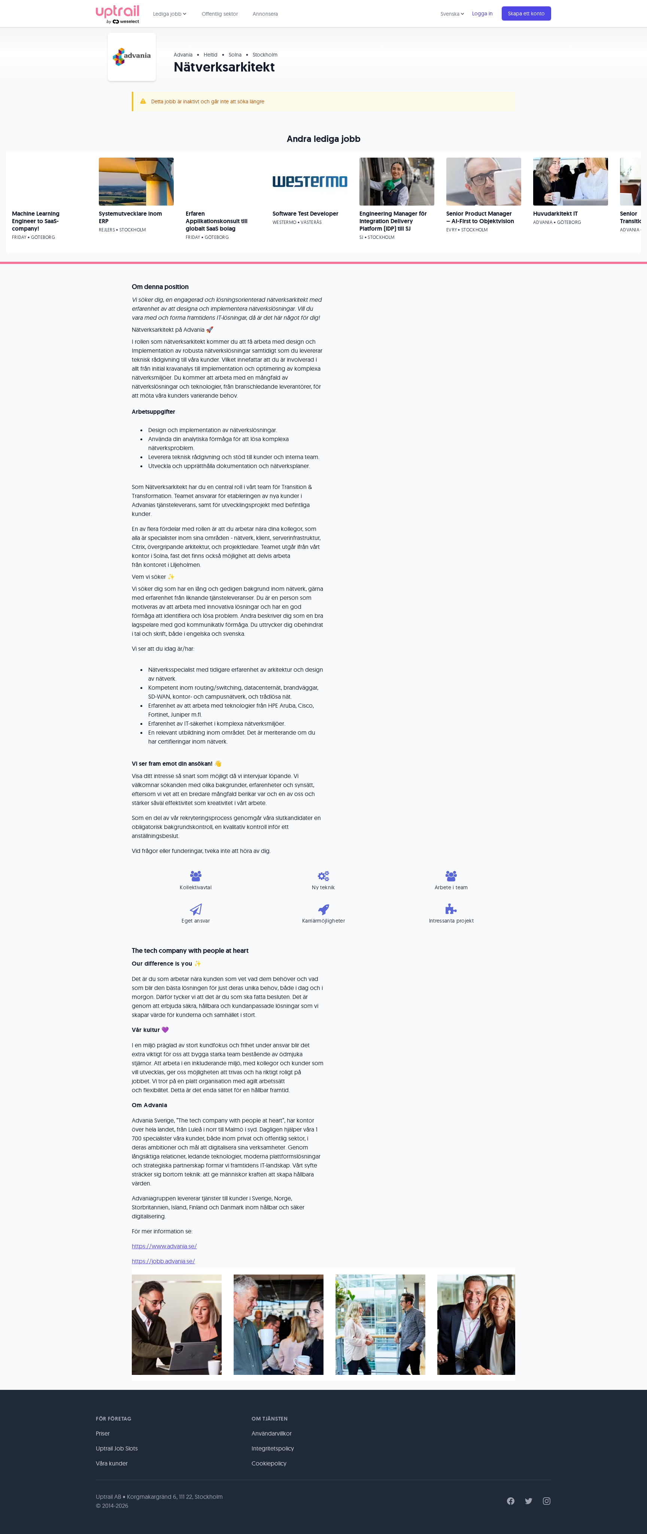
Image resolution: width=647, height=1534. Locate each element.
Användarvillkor (272, 1433)
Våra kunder (112, 1463)
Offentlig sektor (220, 13)
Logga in (482, 13)
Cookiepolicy (269, 1463)
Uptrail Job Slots (117, 1448)
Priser (103, 1433)
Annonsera (265, 13)
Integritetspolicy (273, 1448)
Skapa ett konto (526, 13)
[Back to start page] (117, 13)
